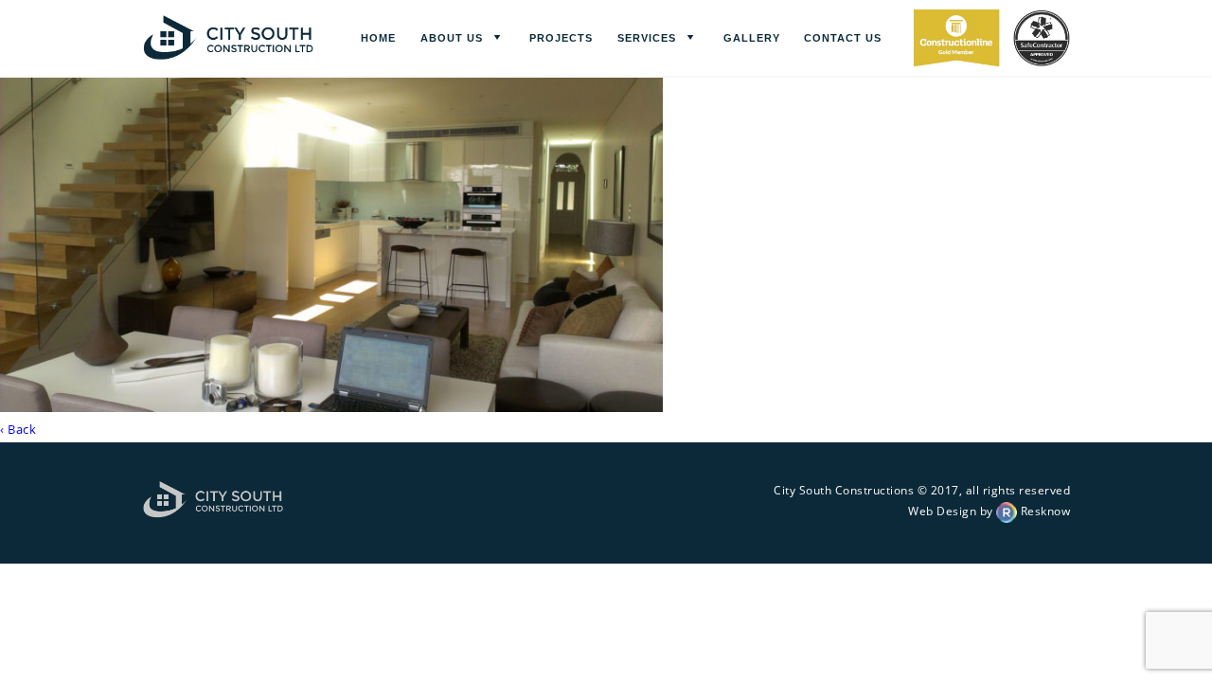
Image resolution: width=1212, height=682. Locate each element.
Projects (561, 38)
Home (378, 38)
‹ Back (18, 429)
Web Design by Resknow (989, 511)
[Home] (228, 53)
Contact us (843, 38)
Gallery (751, 38)
